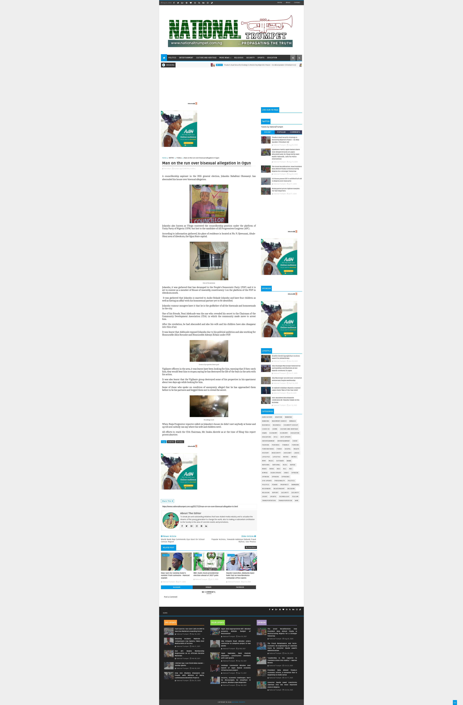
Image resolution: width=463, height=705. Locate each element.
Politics (179, 158)
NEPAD (292, 465)
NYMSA (265, 473)
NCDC (285, 465)
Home (279, 2)
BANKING (265, 421)
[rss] (199, 3)
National (266, 465)
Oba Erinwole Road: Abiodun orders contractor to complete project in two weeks (236, 643)
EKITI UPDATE (286, 437)
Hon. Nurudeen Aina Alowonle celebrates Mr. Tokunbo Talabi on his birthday (285, 400)
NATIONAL (276, 465)
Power (275, 485)
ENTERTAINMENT (186, 58)
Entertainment (268, 441)
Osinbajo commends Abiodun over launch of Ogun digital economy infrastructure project (236, 668)
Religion (291, 489)
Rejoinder (266, 489)
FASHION (265, 445)
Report (275, 493)
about (288, 2)
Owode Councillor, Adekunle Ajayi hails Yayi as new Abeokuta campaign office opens (240, 575)
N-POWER (280, 461)
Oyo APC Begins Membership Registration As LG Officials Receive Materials (189, 653)
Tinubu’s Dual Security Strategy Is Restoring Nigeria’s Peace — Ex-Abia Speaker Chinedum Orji (223, 65)
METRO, (187, 168)
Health (296, 449)
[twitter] (178, 3)
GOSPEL (288, 449)
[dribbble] (195, 3)
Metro (271, 65)
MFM (264, 461)
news (264, 469)
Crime (274, 429)
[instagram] (207, 3)
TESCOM (295, 496)
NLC (284, 469)
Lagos (296, 453)
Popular (281, 132)
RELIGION (265, 493)
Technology (284, 496)
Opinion (265, 477)
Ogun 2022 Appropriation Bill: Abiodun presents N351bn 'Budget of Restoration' (236, 631)
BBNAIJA (292, 421)
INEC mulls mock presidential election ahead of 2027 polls (206, 574)
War (296, 500)
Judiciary (287, 453)
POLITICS (172, 58)
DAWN (264, 433)
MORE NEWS (224, 58)
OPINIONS (285, 477)
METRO (171, 158)
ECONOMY (284, 433)
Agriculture (267, 417)
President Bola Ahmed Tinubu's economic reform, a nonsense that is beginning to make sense (282, 672)
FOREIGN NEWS (268, 449)
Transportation (269, 500)
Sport (264, 496)
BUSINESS (277, 425)
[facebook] (174, 3)
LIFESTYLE (276, 457)
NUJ (290, 469)
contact (297, 2)
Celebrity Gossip (291, 425)
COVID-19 (265, 429)
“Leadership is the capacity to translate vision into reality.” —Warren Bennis (282, 660)
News (184, 65)
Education (295, 433)
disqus (208, 587)
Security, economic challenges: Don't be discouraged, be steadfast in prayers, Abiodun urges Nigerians (236, 680)
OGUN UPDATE (276, 473)
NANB (289, 461)
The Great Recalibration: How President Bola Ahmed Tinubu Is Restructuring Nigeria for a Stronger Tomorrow (287, 169)
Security (285, 493)
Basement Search (279, 421)
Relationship (279, 489)
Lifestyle (266, 457)
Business (266, 425)
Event (295, 441)
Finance (286, 445)
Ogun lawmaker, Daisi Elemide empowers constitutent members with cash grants (236, 655)
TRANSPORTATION (285, 500)
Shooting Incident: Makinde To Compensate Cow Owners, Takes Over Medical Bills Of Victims (189, 641)
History (265, 453)
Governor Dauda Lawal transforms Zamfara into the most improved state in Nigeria (282, 685)
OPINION (275, 477)
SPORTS (261, 58)
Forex (279, 449)
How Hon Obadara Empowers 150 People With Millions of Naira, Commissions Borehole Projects (189, 675)
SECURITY (250, 58)
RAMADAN (295, 485)
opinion (295, 473)
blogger (176, 587)
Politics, (193, 168)
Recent (267, 132)
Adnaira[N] (191, 103)
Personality (280, 481)
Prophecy (285, 485)
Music (271, 461)
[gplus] (182, 3)
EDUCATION (272, 58)
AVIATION (278, 417)
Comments (295, 132)
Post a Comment (170, 597)
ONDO (286, 473)
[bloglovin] (191, 3)
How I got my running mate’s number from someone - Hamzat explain (175, 575)
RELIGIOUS (238, 58)
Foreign (295, 445)
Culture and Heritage (289, 429)
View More (252, 547)
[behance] (203, 3)
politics (291, 481)
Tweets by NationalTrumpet (272, 127)
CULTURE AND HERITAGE (206, 58)
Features (275, 445)
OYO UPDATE (267, 481)
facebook (240, 587)
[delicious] (212, 3)
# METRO (171, 442)
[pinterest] (186, 3)
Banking (288, 417)
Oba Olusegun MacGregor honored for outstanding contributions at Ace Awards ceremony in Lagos (286, 368)
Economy (273, 433)
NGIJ (278, 469)
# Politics (180, 442)
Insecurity (276, 453)
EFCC (276, 437)
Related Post (168, 548)
